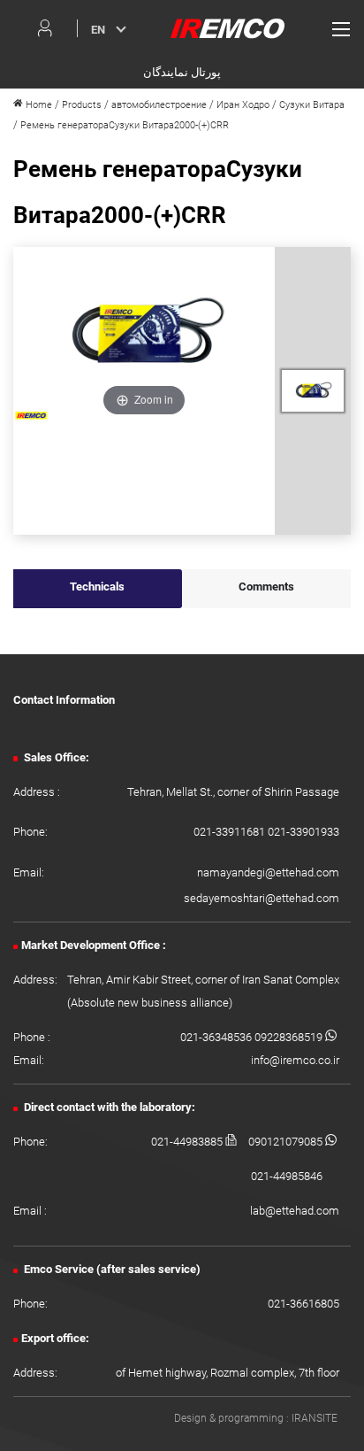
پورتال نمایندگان (182, 72)
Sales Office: (55, 757)
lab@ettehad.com (294, 1210)
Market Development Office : (93, 945)
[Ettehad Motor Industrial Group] (227, 28)
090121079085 (286, 1141)
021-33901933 (303, 831)
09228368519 (289, 1037)
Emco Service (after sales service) (111, 1269)
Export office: (55, 1338)
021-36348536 (217, 1037)
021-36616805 (303, 1303)
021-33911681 (230, 831)
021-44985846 (286, 1176)
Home (37, 105)
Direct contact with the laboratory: (108, 1107)
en (98, 29)
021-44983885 (188, 1141)
